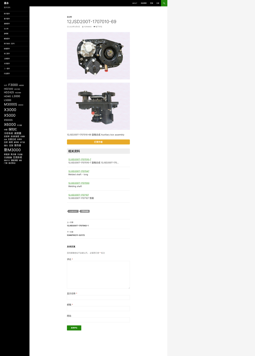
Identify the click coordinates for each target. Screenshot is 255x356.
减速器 (17, 133)
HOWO (7, 96)
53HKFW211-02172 (76, 233)
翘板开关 (7, 160)
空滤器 (19, 154)
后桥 (6, 142)
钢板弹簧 (14, 160)
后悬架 (19, 139)
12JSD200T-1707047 (78, 171)
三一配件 (7, 69)
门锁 (5, 163)
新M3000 (12, 150)
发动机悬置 (15, 136)
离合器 (13, 154)
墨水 (6, 3)
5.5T (5, 85)
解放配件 (7, 39)
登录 (151, 3)
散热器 (17, 145)
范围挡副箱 (85, 211)
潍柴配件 (7, 24)
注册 (157, 3)
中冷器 (19, 125)
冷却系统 (8, 133)
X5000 (9, 115)
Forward (88, 27)
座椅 (11, 142)
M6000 (20, 105)
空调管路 (8, 157)
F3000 (13, 85)
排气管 (22, 142)
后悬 (5, 139)
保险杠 (12, 129)
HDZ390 (17, 89)
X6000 (10, 124)
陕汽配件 (7, 14)
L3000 (16, 96)
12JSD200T (73, 211)
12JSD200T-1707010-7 (79, 159)
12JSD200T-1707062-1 (78, 224)
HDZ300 (8, 88)
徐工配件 (7, 54)
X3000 (10, 109)
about (134, 3)
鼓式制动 (11, 163)
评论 (70, 259)
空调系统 (17, 157)
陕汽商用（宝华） (10, 44)
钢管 (20, 160)
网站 (69, 315)
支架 (11, 145)
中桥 (5, 130)
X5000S (8, 120)
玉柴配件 (7, 59)
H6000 (21, 85)
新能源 (7, 154)
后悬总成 (12, 139)
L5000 (7, 100)
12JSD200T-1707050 (78, 183)
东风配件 (7, 64)
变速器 (22, 136)
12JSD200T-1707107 (78, 195)
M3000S (10, 104)
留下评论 (99, 27)
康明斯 (6, 34)
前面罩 (7, 136)
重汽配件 (7, 19)
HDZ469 (18, 93)
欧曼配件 (7, 49)
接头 (6, 145)
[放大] (126, 35)
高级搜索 (144, 3)
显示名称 (72, 293)
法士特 (69, 17)
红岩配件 (7, 73)
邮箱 (70, 304)
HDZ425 (9, 92)
